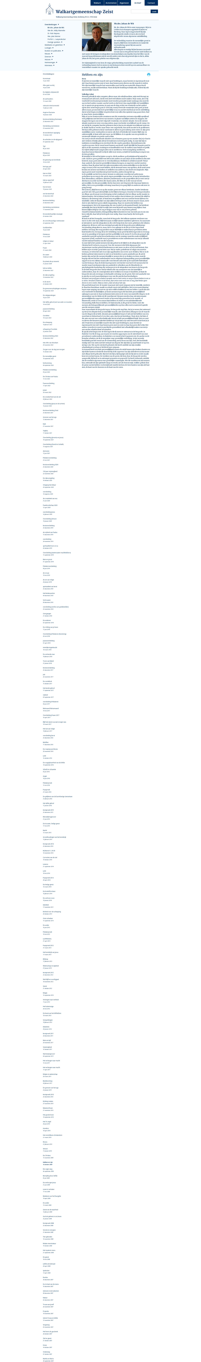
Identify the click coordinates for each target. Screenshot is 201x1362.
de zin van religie (48, 581)
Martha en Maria (48, 1360)
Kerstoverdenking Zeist (50, 411)
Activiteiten (111, 3)
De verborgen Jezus (49, 1184)
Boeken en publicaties (53, 51)
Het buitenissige (48, 1007)
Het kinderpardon (49, 594)
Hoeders (46, 1129)
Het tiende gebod (49, 689)
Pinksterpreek (47, 784)
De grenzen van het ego (51, 1089)
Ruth (48, 425)
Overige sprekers (54, 42)
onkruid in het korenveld (51, 107)
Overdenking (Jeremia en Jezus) (53, 439)
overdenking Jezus (49, 513)
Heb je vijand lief (48, 181)
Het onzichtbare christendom (52, 1136)
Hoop (47, 1346)
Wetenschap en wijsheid (51, 967)
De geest (46, 1258)
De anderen (48, 621)
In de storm (47, 283)
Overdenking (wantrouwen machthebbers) (57, 554)
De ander (46, 926)
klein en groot (48, 560)
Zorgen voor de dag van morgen (54, 350)
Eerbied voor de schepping (52, 913)
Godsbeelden (47, 229)
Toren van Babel (48, 662)
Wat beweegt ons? (49, 1055)
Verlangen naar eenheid (51, 1001)
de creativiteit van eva (50, 499)
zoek (154, 11)
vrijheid (48, 696)
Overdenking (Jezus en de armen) (54, 405)
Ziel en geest (47, 1339)
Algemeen (124, 3)
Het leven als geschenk (50, 1333)
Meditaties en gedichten (54, 45)
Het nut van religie (49, 730)
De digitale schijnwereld (51, 93)
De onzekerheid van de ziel (52, 398)
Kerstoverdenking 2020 (50, 466)
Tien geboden (48, 1238)
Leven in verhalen (48, 1190)
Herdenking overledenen (51, 127)
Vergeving (48, 1326)
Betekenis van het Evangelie (52, 1197)
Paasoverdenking (48, 384)
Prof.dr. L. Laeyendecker (57, 39)
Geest (47, 987)
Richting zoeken (48, 1102)
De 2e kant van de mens (51, 1285)
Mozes (47, 1143)
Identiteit (48, 906)
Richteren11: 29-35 (49, 852)
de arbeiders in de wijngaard (52, 141)
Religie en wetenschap (50, 1075)
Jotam (47, 391)
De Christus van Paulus (50, 378)
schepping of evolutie (50, 330)
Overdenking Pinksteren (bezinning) (54, 635)
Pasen (47, 249)
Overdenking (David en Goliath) (53, 445)
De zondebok (47, 682)
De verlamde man (49, 655)
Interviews (48, 65)
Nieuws (47, 54)
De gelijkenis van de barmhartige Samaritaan (57, 798)
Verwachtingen (48, 1021)
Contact (151, 3)
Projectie (48, 1312)
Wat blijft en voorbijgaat (51, 980)
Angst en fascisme (49, 113)
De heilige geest (48, 886)
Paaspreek (47, 791)
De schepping (47, 323)
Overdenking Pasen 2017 (51, 716)
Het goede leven (48, 1116)
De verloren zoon (48, 899)
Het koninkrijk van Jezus (50, 953)
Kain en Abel (47, 174)
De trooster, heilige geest (51, 825)
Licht (47, 757)
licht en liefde (48, 269)
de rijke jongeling (48, 276)
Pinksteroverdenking (49, 371)
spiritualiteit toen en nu (50, 547)
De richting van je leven (50, 628)
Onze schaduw (48, 919)
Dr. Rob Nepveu (54, 33)
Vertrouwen (48, 601)
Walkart (97, 3)
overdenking (48, 493)
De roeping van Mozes (50, 750)
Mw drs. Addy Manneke (56, 30)
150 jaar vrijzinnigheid (50, 472)
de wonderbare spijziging (51, 134)
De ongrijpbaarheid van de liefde (54, 764)
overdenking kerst (49, 737)
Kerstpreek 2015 (48, 811)
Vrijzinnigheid (47, 1048)
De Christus (48, 1156)
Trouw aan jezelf (48, 1305)
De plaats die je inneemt (51, 262)
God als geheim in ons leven (52, 1217)
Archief (137, 3)
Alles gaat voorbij (48, 86)
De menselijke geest (49, 357)
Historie (47, 59)
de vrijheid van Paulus (50, 533)
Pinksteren (46, 154)
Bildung (47, 960)
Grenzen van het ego (50, 418)
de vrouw (46, 574)
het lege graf (47, 168)
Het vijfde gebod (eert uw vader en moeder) (57, 303)
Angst (46, 777)
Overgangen (47, 615)
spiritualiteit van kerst (50, 588)
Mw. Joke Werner (54, 36)
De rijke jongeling (48, 479)
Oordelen (47, 317)
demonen (46, 452)
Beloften (48, 743)
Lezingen (48, 48)
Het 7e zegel (47, 1123)
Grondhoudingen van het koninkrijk (54, 838)
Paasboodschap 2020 (50, 506)
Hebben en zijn (48, 1163)
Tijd (46, 147)
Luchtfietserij (47, 940)
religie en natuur (48, 242)
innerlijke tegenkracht (50, 648)
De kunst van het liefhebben (52, 1014)
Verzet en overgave (49, 1231)
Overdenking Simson (50, 520)
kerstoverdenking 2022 (50, 337)
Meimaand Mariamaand (51, 709)
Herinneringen (50, 62)
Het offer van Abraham (50, 344)
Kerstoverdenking (49, 669)
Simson (47, 1150)
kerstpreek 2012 (48, 974)
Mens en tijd (48, 1041)
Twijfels (47, 432)
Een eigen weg (48, 1170)
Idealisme (47, 1028)
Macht (47, 831)
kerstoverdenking (48, 201)
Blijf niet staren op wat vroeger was (54, 723)
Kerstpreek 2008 (48, 1224)
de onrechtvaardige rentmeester (53, 222)
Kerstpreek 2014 (48, 845)
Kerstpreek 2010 (48, 1096)
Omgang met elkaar (49, 486)
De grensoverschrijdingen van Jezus (54, 290)
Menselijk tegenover (49, 818)
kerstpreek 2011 (48, 1035)
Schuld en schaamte (49, 770)
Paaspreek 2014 (48, 879)
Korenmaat (46, 80)
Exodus (48, 1278)
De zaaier (47, 256)
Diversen (48, 56)
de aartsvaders (48, 100)
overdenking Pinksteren (50, 703)
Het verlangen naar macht (51, 1062)
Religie (48, 994)
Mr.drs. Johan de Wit (56, 27)
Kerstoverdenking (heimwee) (52, 120)
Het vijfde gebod (48, 804)
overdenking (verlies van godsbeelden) (56, 608)
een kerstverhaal (48, 195)
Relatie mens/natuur (49, 1245)
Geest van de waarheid (50, 1211)
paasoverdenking (48, 310)
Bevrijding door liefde (50, 1177)
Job (48, 676)
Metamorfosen (48, 1109)
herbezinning (48, 364)
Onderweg (47, 1353)
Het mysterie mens (49, 1251)
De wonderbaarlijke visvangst (52, 215)
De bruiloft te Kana (49, 892)
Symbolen (46, 1272)
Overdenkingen (51, 24)
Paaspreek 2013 (48, 947)
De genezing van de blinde (51, 161)
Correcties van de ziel (50, 858)
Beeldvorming (47, 1082)
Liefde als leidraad (49, 1265)
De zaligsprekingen (49, 296)
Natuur (48, 1299)
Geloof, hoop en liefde (50, 1319)
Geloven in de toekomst (51, 1292)
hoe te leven (47, 188)
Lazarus (48, 865)
